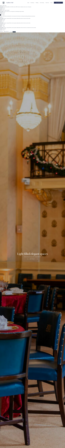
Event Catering (42, 2)
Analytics (3, 14)
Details (1, 31)
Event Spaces (32, 2)
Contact (51, 2)
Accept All (14, 31)
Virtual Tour (47, 2)
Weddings (37, 2)
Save (10, 31)
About (28, 2)
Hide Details (6, 31)
